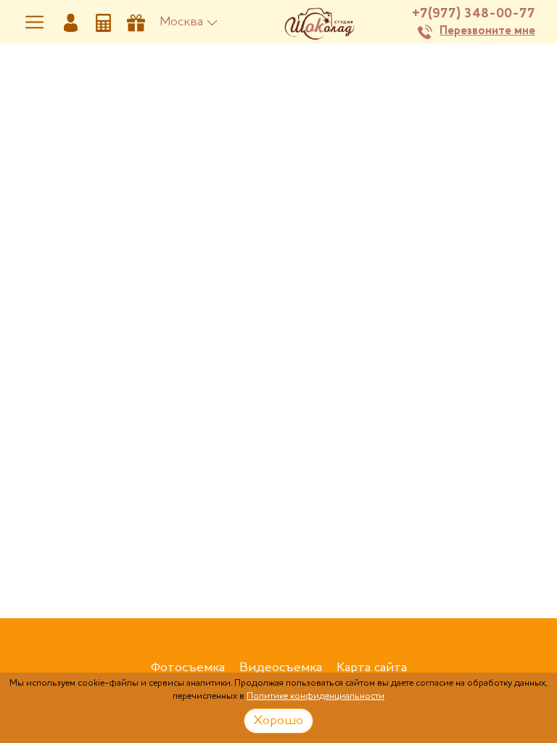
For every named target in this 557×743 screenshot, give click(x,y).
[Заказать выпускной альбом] (136, 21)
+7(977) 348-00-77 (473, 13)
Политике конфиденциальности (315, 696)
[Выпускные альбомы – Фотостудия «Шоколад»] (318, 22)
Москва (181, 21)
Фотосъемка (188, 667)
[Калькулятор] (103, 21)
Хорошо (278, 720)
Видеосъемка (280, 667)
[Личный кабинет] (70, 21)
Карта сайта (372, 667)
